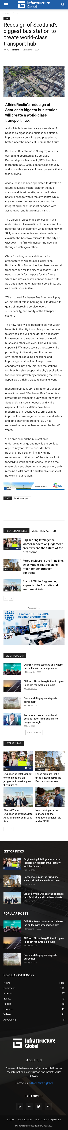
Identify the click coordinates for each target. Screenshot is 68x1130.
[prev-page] (5, 598)
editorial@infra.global (41, 1083)
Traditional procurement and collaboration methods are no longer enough (41, 719)
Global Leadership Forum (48, 1119)
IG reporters (13, 49)
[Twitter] (17, 513)
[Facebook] (25, 513)
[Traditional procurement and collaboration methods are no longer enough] (12, 719)
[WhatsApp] (42, 513)
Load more (32, 732)
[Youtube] (48, 1106)
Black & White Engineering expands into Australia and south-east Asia (40, 585)
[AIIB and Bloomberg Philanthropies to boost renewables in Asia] (12, 686)
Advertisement (25, 1119)
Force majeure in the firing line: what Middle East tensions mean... (48, 778)
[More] (48, 57)
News (15, 13)
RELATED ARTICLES (16, 530)
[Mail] (29, 1106)
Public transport (21, 498)
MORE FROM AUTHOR (44, 530)
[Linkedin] (34, 513)
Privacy (10, 1119)
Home (6, 13)
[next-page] (11, 598)
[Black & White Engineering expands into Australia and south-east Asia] (12, 585)
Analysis (8, 569)
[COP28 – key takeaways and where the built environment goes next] (12, 669)
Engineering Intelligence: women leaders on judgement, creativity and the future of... (42, 863)
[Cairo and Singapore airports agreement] (12, 703)
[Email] (50, 513)
